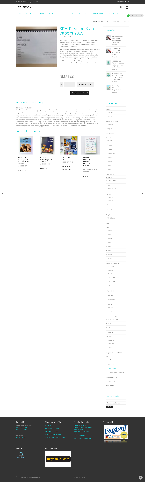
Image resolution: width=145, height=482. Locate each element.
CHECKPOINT (31, 13)
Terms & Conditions (52, 428)
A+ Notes (21, 166)
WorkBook (111, 141)
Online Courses (111, 316)
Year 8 (110, 165)
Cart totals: (123, 2)
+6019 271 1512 (21, 429)
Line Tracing (112, 188)
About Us (48, 425)
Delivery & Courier (51, 431)
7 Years (110, 286)
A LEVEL (52, 13)
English (108, 215)
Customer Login (21, 2)
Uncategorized (111, 381)
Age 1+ (110, 177)
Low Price (111, 364)
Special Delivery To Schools (55, 437)
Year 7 (110, 161)
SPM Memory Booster (81, 431)
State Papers (104, 21)
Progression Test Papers (114, 353)
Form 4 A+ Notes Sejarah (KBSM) (46, 159)
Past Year (111, 112)
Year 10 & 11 (112, 197)
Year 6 (110, 157)
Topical (110, 116)
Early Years (110, 174)
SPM (71, 13)
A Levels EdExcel (112, 121)
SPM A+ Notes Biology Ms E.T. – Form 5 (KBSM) (24, 160)
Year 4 (110, 238)
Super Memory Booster (90, 171)
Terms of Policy (79, 477)
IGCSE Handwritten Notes (83, 427)
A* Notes (111, 266)
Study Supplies (111, 377)
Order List (65, 162)
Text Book (111, 291)
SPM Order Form (66, 158)
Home (93, 21)
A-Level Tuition (113, 319)
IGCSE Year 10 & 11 (112, 263)
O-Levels (109, 304)
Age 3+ (110, 185)
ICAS (79, 13)
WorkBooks (111, 218)
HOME (19, 13)
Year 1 (110, 145)
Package (109, 336)
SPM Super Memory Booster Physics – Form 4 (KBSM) (87, 162)
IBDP (87, 13)
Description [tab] (21, 102)
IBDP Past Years (79, 435)
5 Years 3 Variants (114, 282)
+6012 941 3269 (21, 427)
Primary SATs (110, 340)
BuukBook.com (21, 437)
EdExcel (109, 194)
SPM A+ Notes (79, 429)
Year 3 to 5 (111, 153)
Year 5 (110, 242)
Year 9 (110, 169)
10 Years (111, 274)
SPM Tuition (112, 327)
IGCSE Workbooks (80, 425)
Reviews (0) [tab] (37, 102)
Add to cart (86, 84)
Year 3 (110, 234)
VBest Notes (110, 385)
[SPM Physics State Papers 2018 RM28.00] (143, 193)
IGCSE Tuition (112, 323)
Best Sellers (110, 134)
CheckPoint (110, 138)
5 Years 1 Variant (114, 278)
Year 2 (110, 149)
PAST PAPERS (113, 13)
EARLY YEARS (98, 13)
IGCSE (42, 13)
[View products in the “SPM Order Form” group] (75, 158)
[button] (33, 158)
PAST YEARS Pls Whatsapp (83, 438)
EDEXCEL (62, 13)
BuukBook (23, 7)
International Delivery (53, 434)
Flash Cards (112, 180)
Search (109, 407)
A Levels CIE (110, 109)
